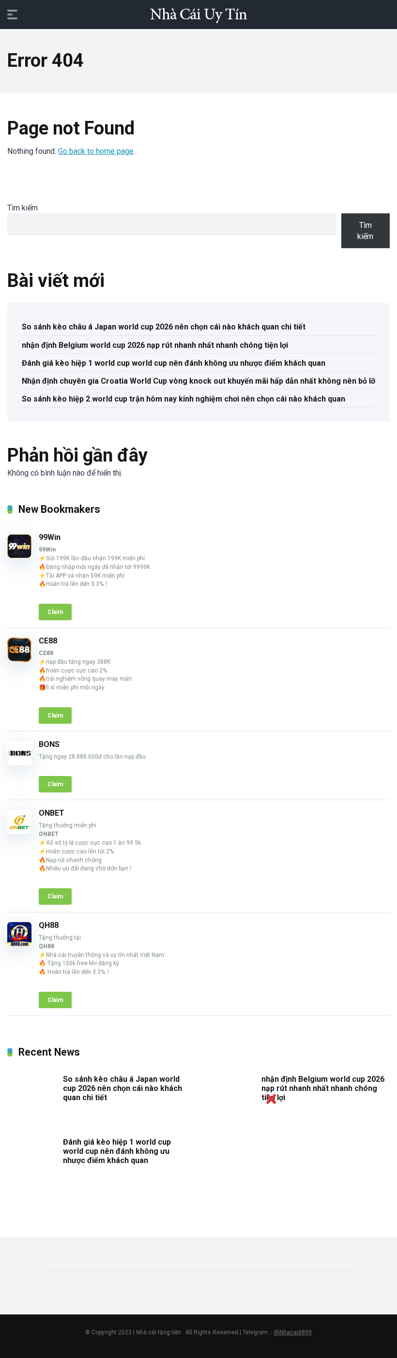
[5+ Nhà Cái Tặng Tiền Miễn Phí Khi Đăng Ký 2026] (198, 14)
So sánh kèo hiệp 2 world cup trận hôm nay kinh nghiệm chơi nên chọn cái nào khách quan (183, 398)
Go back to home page (96, 151)
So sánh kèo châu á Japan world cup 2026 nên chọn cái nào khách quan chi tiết (163, 326)
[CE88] (19, 659)
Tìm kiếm (22, 207)
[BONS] (19, 762)
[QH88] (19, 943)
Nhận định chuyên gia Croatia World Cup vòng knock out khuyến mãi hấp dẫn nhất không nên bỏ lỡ (198, 381)
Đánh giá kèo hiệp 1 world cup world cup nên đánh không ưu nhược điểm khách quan (173, 363)
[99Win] (19, 555)
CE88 (48, 640)
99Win (50, 537)
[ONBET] (19, 831)
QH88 (49, 925)
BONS (49, 744)
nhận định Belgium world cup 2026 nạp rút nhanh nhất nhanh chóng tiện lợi (155, 345)
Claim (55, 612)
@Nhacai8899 (293, 1332)
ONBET (51, 813)
